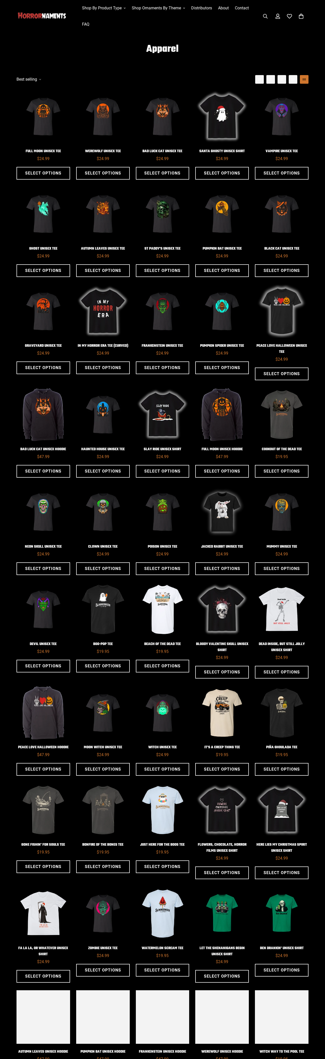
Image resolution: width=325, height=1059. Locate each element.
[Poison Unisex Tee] (162, 512)
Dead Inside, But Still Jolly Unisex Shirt (282, 647)
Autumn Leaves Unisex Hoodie (43, 1052)
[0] (301, 16)
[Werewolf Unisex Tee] (103, 116)
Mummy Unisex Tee (282, 547)
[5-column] (304, 79)
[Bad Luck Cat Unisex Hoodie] (43, 414)
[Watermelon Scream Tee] (162, 913)
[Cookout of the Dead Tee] (281, 414)
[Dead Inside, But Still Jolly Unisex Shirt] (281, 609)
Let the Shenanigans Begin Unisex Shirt (222, 951)
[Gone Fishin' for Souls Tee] (43, 810)
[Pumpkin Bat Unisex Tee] (222, 214)
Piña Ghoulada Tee (281, 747)
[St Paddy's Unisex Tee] (162, 214)
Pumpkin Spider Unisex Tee (222, 346)
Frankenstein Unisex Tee (162, 346)
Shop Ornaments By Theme (156, 8)
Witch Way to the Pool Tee (281, 1052)
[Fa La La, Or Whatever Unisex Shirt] (43, 913)
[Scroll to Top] (315, 1031)
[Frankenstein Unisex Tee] (162, 311)
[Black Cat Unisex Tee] (281, 214)
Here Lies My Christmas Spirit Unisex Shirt (281, 848)
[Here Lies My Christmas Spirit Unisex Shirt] (281, 810)
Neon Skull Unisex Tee (43, 547)
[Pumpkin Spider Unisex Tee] (222, 311)
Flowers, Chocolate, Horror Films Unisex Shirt (222, 848)
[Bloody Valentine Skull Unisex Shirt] (222, 609)
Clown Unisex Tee (103, 547)
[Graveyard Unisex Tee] (43, 311)
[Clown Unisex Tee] (103, 512)
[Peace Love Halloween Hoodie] (43, 713)
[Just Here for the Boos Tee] (162, 810)
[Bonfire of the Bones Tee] (103, 810)
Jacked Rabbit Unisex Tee (222, 547)
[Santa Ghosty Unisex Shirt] (222, 116)
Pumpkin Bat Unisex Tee (222, 249)
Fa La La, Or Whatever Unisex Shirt (43, 951)
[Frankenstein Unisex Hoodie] (162, 1017)
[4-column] (293, 79)
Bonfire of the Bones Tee (102, 845)
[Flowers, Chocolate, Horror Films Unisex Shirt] (222, 810)
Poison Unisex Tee (162, 547)
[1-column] (259, 79)
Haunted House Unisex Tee (103, 449)
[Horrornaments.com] (46, 16)
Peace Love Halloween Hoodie (43, 747)
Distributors (201, 8)
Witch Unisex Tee (162, 747)
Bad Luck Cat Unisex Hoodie (43, 449)
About (223, 8)
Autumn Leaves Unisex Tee (103, 249)
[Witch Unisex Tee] (162, 713)
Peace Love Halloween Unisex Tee (281, 349)
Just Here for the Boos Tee (162, 845)
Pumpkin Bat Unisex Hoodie (102, 1052)
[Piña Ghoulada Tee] (281, 713)
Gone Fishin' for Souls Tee (43, 845)
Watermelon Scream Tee (162, 948)
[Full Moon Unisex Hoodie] (222, 414)
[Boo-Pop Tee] (103, 609)
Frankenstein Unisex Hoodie (162, 1052)
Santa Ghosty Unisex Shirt (222, 151)
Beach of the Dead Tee (162, 644)
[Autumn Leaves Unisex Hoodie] (43, 1017)
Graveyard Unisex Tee (43, 346)
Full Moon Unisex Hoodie (222, 449)
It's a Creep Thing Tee (222, 747)
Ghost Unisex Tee (43, 249)
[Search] (265, 16)
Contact (242, 8)
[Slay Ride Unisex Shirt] (162, 414)
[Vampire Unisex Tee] (281, 116)
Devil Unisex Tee (43, 644)
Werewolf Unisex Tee (103, 151)
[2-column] (270, 79)
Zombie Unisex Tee (103, 948)
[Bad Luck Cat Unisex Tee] (162, 116)
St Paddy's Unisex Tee (162, 249)
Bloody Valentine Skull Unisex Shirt (222, 647)
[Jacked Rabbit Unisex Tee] (222, 512)
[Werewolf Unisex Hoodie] (222, 1017)
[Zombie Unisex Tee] (103, 913)
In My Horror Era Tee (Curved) (103, 346)
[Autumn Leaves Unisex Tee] (103, 214)
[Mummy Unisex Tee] (281, 512)
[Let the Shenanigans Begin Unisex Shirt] (222, 913)
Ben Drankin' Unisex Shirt (282, 948)
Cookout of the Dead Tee (282, 449)
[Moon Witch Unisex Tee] (103, 713)
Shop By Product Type (102, 8)
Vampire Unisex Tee (282, 151)
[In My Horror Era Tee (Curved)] (103, 311)
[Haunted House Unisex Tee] (103, 414)
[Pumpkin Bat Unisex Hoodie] (103, 1017)
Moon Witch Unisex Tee (103, 747)
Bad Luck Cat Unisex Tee (162, 151)
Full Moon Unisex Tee (43, 151)
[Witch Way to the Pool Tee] (281, 1017)
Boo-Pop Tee (103, 644)
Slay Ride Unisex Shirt (162, 449)
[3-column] (282, 79)
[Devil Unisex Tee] (43, 609)
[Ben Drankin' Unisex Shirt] (281, 913)
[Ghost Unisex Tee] (43, 214)
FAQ (85, 24)
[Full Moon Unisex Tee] (43, 116)
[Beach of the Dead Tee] (162, 609)
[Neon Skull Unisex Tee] (43, 512)
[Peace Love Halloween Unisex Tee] (281, 311)
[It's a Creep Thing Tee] (222, 713)
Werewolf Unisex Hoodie (222, 1052)
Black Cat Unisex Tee (281, 249)
